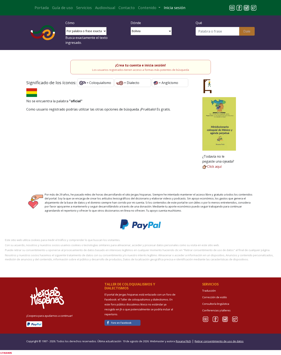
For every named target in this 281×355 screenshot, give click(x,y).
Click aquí (214, 166)
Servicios (84, 7)
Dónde (136, 23)
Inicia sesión (174, 7)
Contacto (126, 7)
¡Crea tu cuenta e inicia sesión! (140, 65)
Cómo (69, 23)
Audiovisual (105, 7)
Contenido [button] (147, 7)
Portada (42, 7)
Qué (199, 23)
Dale (246, 31)
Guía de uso (62, 7)
